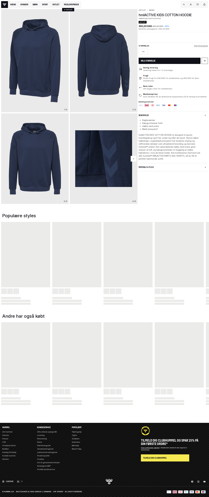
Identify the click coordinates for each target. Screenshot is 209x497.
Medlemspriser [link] (71, 4)
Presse (5, 439)
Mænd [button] (13, 4)
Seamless (76, 442)
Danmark (10, 481)
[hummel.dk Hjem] (4, 4)
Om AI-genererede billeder (48, 462)
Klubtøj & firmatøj (9, 452)
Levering (41, 435)
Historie (5, 435)
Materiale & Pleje (146, 167)
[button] (184, 4)
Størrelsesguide (201, 46)
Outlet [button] (55, 4)
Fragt (145, 76)
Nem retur (148, 86)
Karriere (5, 459)
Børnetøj (75, 445)
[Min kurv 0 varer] (204, 4)
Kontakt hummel (8, 456)
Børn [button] (35, 4)
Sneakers (75, 439)
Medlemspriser (150, 94)
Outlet (142, 10)
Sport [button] (45, 4)
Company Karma (9, 445)
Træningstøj (76, 432)
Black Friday (76, 449)
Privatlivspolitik (43, 456)
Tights (74, 435)
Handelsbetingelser (45, 449)
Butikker (5, 449)
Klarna (39, 442)
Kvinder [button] (24, 4)
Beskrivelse (144, 115)
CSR (4, 442)
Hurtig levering (150, 68)
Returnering (42, 439)
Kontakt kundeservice (46, 469)
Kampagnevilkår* (44, 466)
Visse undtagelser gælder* (150, 448)
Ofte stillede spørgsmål (47, 432)
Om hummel (7, 432)
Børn (151, 10)
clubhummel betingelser (47, 452)
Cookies (40, 459)
